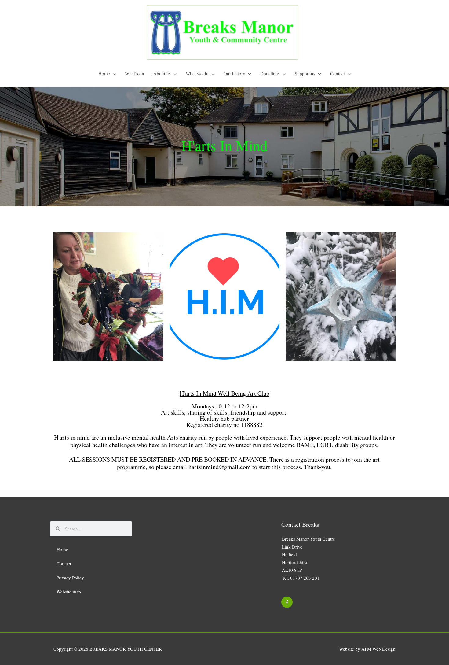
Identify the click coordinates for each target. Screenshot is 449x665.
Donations (270, 73)
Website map (69, 592)
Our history (234, 73)
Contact (337, 73)
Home (104, 73)
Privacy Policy (70, 577)
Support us (305, 73)
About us (162, 73)
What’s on (134, 73)
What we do (197, 73)
